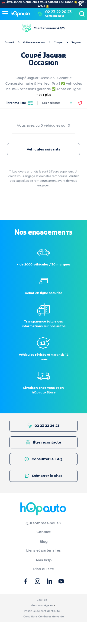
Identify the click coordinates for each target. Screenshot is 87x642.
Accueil (9, 42)
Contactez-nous (54, 15)
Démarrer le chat (47, 475)
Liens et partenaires (43, 550)
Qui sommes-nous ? (43, 523)
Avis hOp (43, 560)
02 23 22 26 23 (58, 12)
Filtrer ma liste (15, 103)
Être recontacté (47, 442)
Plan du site (43, 569)
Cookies (42, 599)
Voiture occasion (34, 42)
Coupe (58, 42)
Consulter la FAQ (47, 459)
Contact (43, 532)
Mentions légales (42, 605)
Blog (43, 541)
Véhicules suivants (43, 149)
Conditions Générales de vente (43, 616)
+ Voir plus (43, 94)
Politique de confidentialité (42, 611)
